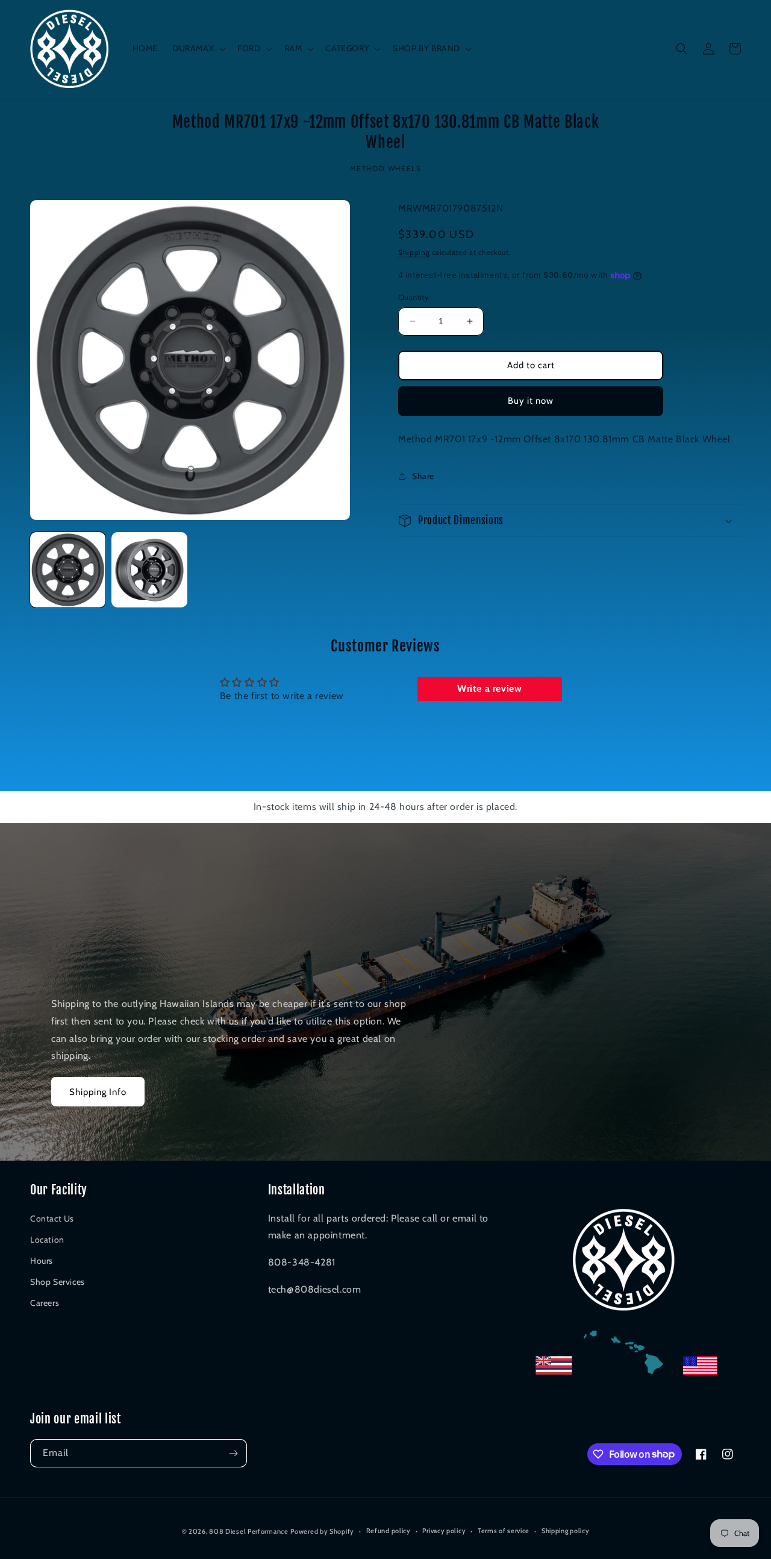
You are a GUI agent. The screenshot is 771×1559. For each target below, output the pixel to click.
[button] (197, 48)
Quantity (413, 297)
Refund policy (388, 1530)
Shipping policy (566, 1530)
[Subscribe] (233, 1453)
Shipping (414, 252)
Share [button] (423, 476)
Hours (41, 1260)
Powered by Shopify (322, 1531)
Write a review (489, 688)
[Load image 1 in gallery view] (67, 569)
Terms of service (503, 1530)
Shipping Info (97, 1092)
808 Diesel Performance (248, 1531)
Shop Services (57, 1281)
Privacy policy (444, 1530)
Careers (44, 1302)
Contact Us (52, 1218)
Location (47, 1239)
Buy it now (531, 400)
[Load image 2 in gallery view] (149, 569)
